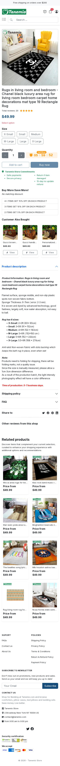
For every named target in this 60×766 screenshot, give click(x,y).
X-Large (36, 141)
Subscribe (50, 685)
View (12, 252)
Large (23, 141)
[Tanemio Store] (14, 12)
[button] (5, 20)
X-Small (8, 134)
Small (22, 134)
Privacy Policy (38, 646)
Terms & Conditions (40, 651)
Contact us (7, 646)
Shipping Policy (38, 640)
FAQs (4, 640)
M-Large (9, 141)
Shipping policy (11, 393)
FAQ (4, 401)
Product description (14, 266)
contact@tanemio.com (15, 717)
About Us (6, 651)
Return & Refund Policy (42, 657)
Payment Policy (38, 662)
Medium (35, 134)
